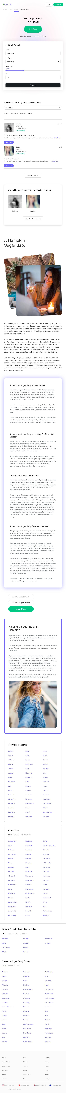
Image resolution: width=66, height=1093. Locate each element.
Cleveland (11, 876)
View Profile (9, 142)
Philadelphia (48, 939)
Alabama (5, 972)
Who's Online (24, 10)
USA (10, 835)
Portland (28, 911)
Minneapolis (29, 876)
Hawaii (4, 1020)
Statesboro (46, 795)
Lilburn (27, 808)
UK (22, 835)
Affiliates (47, 1070)
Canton (10, 790)
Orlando (25, 947)
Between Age (9, 67)
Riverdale (46, 769)
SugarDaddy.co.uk (40, 1085)
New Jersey (27, 1029)
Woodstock (46, 817)
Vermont (47, 1020)
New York (5, 939)
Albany (10, 755)
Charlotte (47, 943)
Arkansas (5, 985)
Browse (16, 10)
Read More (57, 138)
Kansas (4, 1042)
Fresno (10, 898)
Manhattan (28, 859)
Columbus (11, 804)
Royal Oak (46, 854)
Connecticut (5, 998)
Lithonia (27, 812)
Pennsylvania (49, 989)
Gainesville (28, 777)
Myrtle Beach (29, 880)
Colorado (5, 994)
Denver (25, 952)
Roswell (45, 777)
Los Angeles (6, 947)
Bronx (10, 863)
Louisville (28, 850)
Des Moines (12, 885)
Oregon (47, 985)
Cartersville (11, 799)
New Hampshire (28, 1024)
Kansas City (12, 915)
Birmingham (12, 854)
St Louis (45, 893)
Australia (27, 835)
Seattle (45, 885)
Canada (16, 835)
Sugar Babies (14, 113)
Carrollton (11, 795)
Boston (10, 859)
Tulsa (44, 906)
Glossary (47, 1074)
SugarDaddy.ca (24, 1085)
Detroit (10, 889)
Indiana (4, 1033)
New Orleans (29, 889)
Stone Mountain (47, 804)
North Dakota (49, 972)
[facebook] (3, 1090)
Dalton (27, 755)
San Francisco (47, 876)
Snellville (45, 790)
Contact (25, 1066)
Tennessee (48, 1007)
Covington (11, 812)
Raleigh (45, 841)
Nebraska (26, 1016)
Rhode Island (49, 994)
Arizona (4, 981)
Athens (10, 764)
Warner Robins (47, 812)
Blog (24, 1057)
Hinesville (28, 790)
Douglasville (29, 764)
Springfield (46, 889)
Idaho (4, 1024)
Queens (27, 915)
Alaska (4, 976)
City (7, 74)
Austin (10, 845)
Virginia (47, 1024)
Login (48, 5)
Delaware (5, 1002)
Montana (26, 1011)
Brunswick (11, 782)
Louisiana (26, 976)
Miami (27, 867)
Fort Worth (11, 893)
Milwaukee (28, 872)
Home (5, 10)
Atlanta (10, 769)
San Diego (46, 872)
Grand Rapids (12, 902)
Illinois (4, 1029)
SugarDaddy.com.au (57, 1085)
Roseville (45, 850)
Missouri (26, 1007)
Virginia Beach (47, 911)
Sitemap (47, 1079)
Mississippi (26, 1002)
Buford (10, 786)
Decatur (27, 760)
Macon (45, 751)
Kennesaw (28, 799)
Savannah (46, 782)
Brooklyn (11, 867)
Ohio (46, 976)
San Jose (45, 880)
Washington (46, 915)
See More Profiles (33, 175)
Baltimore (11, 850)
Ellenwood (28, 773)
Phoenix (28, 902)
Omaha (27, 898)
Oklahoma (48, 981)
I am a (7, 49)
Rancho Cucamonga (49, 845)
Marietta (45, 755)
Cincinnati (11, 872)
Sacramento (46, 859)
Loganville (28, 817)
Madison (28, 854)
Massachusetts (27, 989)
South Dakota (49, 1002)
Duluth (27, 769)
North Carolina (27, 1042)
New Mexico (27, 1033)
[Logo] (7, 4)
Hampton (28, 786)
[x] (6, 1090)
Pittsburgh (28, 906)
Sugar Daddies (6, 1066)
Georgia (22, 113)
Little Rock (28, 845)
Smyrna (45, 786)
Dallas (27, 751)
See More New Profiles (33, 219)
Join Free (33, 29)
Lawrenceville (29, 804)
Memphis (28, 863)
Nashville (28, 885)
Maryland (26, 985)
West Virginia (49, 1033)
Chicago (26, 939)
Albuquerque (12, 841)
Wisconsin (48, 1037)
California (5, 989)
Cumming (11, 817)
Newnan (45, 760)
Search (10, 10)
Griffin (27, 782)
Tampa (45, 902)
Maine (25, 981)
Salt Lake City (47, 863)
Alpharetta (11, 760)
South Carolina (49, 998)
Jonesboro (28, 795)
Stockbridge (46, 799)
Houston (26, 943)
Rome (44, 773)
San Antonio (46, 867)
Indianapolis (12, 906)
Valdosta (45, 808)
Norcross (45, 764)
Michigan (26, 994)
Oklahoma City (29, 893)
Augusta (10, 773)
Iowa (3, 1037)
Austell (10, 777)
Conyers (10, 808)
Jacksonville (12, 911)
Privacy (47, 1066)
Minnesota (26, 998)
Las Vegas (28, 841)
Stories (25, 1062)
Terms (46, 1062)
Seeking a (8, 58)
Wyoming (47, 1042)
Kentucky (26, 972)
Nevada (25, 1020)
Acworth (10, 751)
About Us (47, 1057)
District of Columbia (8, 1007)
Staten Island (47, 898)
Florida (4, 1011)
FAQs (25, 1070)
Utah (46, 1016)
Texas (46, 1011)
